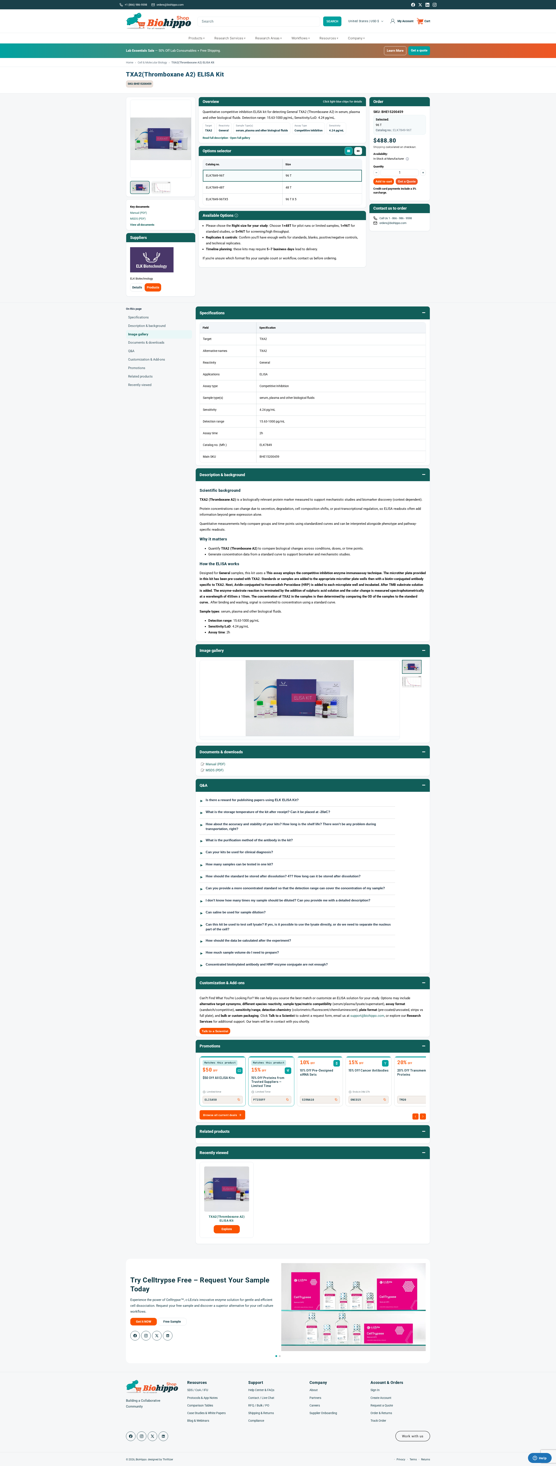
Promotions (136, 368)
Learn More (395, 51)
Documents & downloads (146, 343)
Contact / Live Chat (261, 1398)
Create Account (381, 1398)
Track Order (378, 1420)
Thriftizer (168, 1459)
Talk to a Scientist (215, 1031)
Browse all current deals (220, 1115)
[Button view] (358, 151)
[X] (420, 5)
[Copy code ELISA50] (239, 1100)
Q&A (131, 351)
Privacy (401, 1459)
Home (129, 62)
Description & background (146, 326)
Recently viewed (139, 385)
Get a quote (419, 50)
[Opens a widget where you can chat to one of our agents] (540, 1458)
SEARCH (332, 21)
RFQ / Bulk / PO (258, 1405)
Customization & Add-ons (146, 360)
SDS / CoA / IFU (197, 1390)
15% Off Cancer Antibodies (369, 1070)
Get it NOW (143, 1321)
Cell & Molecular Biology (152, 62)
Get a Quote (407, 181)
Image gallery (138, 334)
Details (137, 287)
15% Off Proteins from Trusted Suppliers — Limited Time (267, 1082)
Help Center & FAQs (261, 1390)
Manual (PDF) (138, 212)
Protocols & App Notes (202, 1398)
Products (153, 287)
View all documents (142, 224)
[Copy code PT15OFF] (287, 1100)
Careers (314, 1405)
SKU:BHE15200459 (139, 83)
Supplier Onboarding (323, 1413)
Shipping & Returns (261, 1413)
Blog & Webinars (198, 1420)
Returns (425, 1459)
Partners (315, 1398)
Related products (140, 377)
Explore (227, 1229)
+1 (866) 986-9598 (136, 4)
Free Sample (172, 1321)
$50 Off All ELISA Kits (219, 1078)
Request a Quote (382, 1405)
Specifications (138, 317)
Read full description (215, 137)
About (313, 1390)
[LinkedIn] (427, 5)
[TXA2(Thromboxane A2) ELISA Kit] (226, 1188)
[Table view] (348, 151)
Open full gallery (240, 137)
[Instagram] (435, 5)
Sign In (375, 1390)
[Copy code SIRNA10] (336, 1100)
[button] (423, 21)
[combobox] (258, 22)
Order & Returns (381, 1413)
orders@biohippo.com (170, 4)
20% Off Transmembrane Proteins (416, 1072)
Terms (413, 1459)
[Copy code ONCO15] (385, 1100)
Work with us (413, 1436)
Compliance (256, 1420)
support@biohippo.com (367, 1016)
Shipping (379, 147)
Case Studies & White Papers (206, 1413)
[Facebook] (413, 5)
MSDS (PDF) (138, 218)
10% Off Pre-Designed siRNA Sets (316, 1072)
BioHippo (141, 1459)
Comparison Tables (200, 1405)
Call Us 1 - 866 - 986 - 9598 (395, 218)
